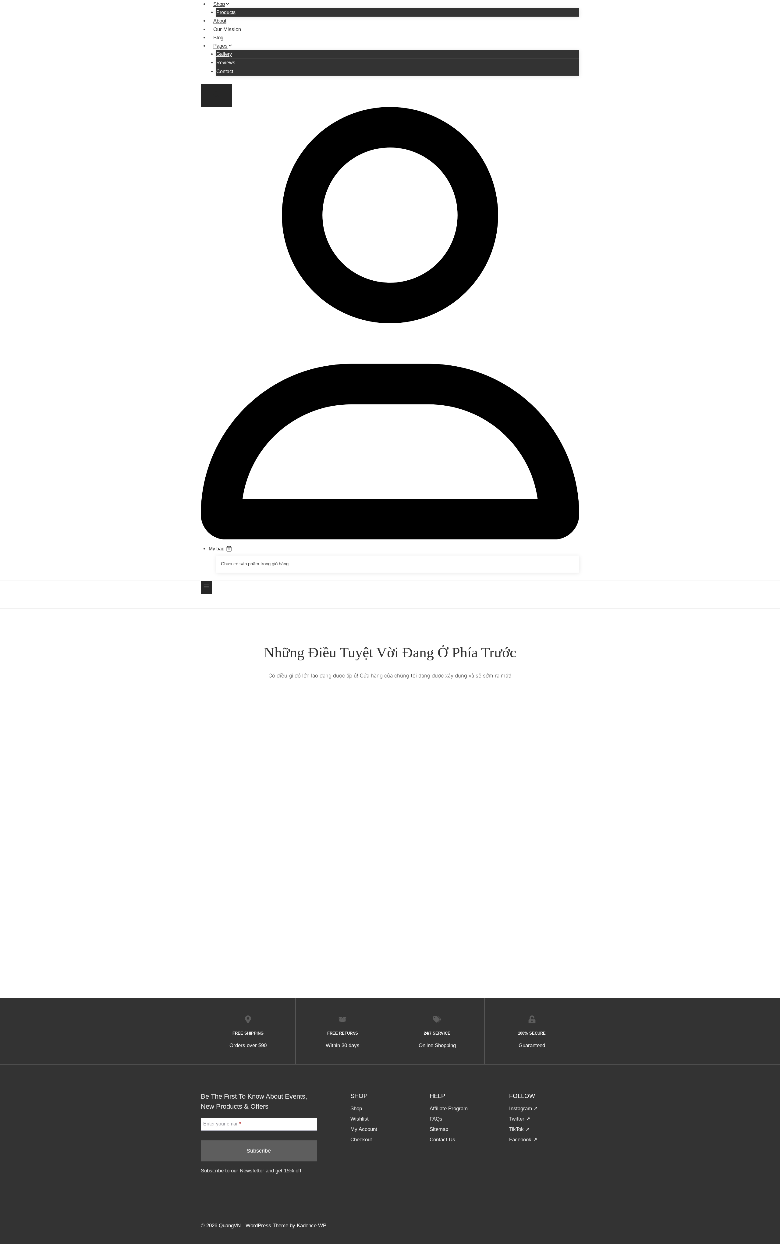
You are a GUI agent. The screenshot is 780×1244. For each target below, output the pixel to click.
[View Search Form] (216, 95)
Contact (224, 71)
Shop (356, 1108)
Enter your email (222, 1124)
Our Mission (227, 29)
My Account (363, 1129)
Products (226, 12)
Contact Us (442, 1140)
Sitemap (439, 1129)
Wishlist (359, 1119)
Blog (218, 38)
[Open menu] (206, 587)
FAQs (436, 1119)
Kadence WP (311, 1225)
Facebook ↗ (523, 1140)
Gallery (224, 54)
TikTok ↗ (519, 1129)
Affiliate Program (449, 1108)
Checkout (361, 1140)
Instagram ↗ (523, 1108)
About (219, 21)
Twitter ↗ (519, 1119)
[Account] (390, 538)
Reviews (225, 62)
